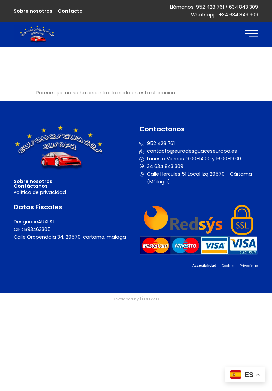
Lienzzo (149, 298)
